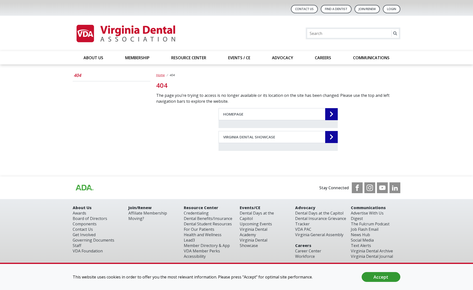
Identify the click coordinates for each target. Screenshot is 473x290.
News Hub (360, 234)
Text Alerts (361, 245)
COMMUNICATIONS (371, 57)
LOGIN (391, 9)
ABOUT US (93, 57)
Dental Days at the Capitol (319, 213)
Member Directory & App (207, 245)
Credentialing (196, 213)
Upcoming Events (256, 224)
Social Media (362, 240)
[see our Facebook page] (357, 187)
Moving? (136, 218)
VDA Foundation (88, 251)
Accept (380, 277)
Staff (77, 245)
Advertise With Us (367, 213)
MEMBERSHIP (137, 57)
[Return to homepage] (125, 33)
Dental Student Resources (208, 224)
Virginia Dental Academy (253, 232)
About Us (82, 207)
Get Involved (84, 234)
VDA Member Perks (202, 251)
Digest (357, 218)
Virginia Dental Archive (372, 251)
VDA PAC (303, 229)
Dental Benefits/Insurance (208, 218)
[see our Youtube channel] (382, 187)
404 (77, 75)
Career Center (308, 251)
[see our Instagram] (369, 187)
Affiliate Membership (147, 213)
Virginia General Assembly (319, 234)
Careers (303, 245)
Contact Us (304, 9)
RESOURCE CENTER (188, 57)
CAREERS (323, 57)
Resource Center (201, 207)
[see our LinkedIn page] (394, 187)
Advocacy (305, 207)
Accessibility (195, 256)
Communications (368, 207)
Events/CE (250, 207)
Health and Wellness (202, 234)
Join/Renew (367, 9)
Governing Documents (93, 240)
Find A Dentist (336, 9)
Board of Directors (90, 218)
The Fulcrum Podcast (370, 224)
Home (160, 75)
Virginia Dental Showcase (253, 242)
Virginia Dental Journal (372, 256)
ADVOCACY (282, 57)
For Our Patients (199, 229)
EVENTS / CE (239, 57)
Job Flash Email (364, 229)
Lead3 (189, 240)
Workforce (305, 256)
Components (85, 224)
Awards (79, 213)
